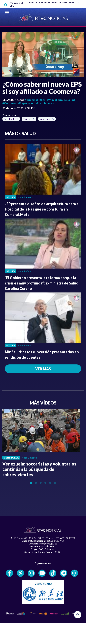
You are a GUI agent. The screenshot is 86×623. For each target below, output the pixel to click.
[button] (43, 54)
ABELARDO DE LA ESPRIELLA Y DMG (60, 2)
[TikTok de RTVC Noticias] (52, 573)
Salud (10, 197)
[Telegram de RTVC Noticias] (63, 573)
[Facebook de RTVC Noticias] (9, 573)
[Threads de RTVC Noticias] (74, 573)
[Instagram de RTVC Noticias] (31, 573)
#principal (31, 99)
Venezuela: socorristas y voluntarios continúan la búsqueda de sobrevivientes (39, 469)
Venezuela (11, 457)
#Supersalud (26, 103)
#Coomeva (9, 103)
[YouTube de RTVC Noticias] (42, 573)
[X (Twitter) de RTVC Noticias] (20, 573)
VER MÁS (43, 369)
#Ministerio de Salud (61, 99)
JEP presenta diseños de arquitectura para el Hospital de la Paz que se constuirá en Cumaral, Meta (42, 209)
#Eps (42, 99)
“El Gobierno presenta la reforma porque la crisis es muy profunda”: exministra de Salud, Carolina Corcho (42, 283)
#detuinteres (45, 103)
